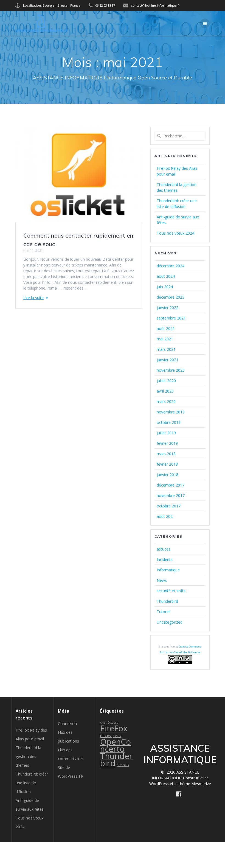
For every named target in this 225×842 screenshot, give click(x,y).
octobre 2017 (169, 505)
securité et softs (171, 590)
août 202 (165, 516)
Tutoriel (163, 611)
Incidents (165, 559)
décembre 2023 (170, 297)
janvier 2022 (167, 307)
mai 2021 (165, 338)
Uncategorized (169, 622)
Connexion (67, 723)
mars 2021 (166, 349)
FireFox (113, 728)
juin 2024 (165, 286)
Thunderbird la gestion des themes (28, 756)
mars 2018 (166, 453)
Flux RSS (106, 736)
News (162, 580)
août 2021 (166, 328)
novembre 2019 (171, 412)
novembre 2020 (171, 370)
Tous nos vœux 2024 (175, 233)
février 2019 (167, 443)
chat (103, 722)
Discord (113, 722)
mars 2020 (166, 401)
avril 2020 (165, 391)
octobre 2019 (169, 422)
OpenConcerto (115, 745)
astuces (163, 549)
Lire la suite (33, 297)
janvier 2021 (167, 359)
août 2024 (166, 276)
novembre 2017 (171, 495)
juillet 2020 (166, 380)
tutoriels (123, 765)
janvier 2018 (167, 474)
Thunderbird (167, 601)
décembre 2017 (170, 485)
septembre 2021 (171, 318)
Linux (117, 736)
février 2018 (167, 464)
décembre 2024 (170, 265)
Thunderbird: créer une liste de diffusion (32, 782)
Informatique (168, 570)
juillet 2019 (166, 432)
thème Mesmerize (195, 783)
